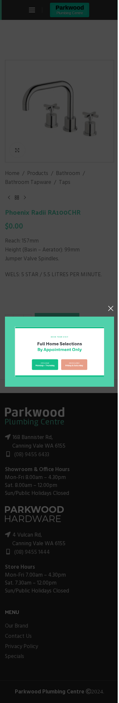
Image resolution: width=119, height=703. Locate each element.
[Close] (110, 308)
